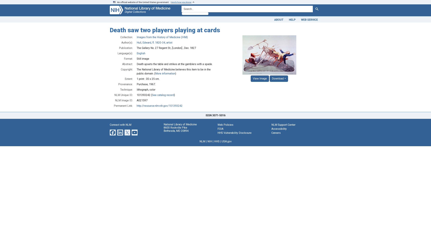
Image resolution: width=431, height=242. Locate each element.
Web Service (309, 19)
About (279, 19)
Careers (276, 132)
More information (165, 73)
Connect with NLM (120, 124)
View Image (260, 78)
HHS (217, 141)
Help (292, 19)
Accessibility (279, 128)
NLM (202, 141)
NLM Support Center (283, 124)
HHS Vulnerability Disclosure (235, 132)
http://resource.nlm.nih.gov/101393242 (160, 105)
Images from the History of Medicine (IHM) (162, 37)
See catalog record (163, 95)
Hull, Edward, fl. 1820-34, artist (154, 42)
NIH (209, 141)
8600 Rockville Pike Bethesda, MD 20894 (176, 129)
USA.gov (227, 141)
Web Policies (225, 124)
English (141, 53)
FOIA (220, 128)
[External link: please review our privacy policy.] (113, 132)
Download (278, 78)
